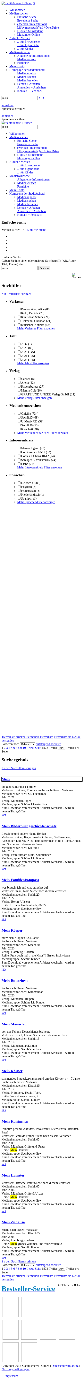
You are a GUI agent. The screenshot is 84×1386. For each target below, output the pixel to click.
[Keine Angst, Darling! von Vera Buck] (48, 1315)
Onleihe (26, 413)
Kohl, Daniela (29, 313)
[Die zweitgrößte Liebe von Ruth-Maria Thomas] (48, 1338)
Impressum (11, 1376)
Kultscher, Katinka (32, 325)
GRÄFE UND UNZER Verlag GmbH (45, 394)
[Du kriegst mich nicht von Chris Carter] (11, 1338)
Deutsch (26, 483)
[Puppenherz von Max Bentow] (29, 1338)
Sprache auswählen (13, 108)
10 (24, 747)
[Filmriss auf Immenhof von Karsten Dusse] (29, 1361)
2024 (24, 355)
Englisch (26, 486)
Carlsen (25, 378)
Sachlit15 (27, 417)
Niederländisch (30, 494)
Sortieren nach (10, 744)
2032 (24, 344)
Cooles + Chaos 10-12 (35, 456)
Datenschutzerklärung (65, 1365)
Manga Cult (28, 390)
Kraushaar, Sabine (32, 317)
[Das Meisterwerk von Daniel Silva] (67, 1315)
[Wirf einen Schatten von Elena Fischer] (11, 1361)
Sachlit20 (27, 425)
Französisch (28, 490)
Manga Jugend (30, 448)
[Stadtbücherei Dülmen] (17, 3)
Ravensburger (29, 386)
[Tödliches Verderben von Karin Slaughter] (67, 1338)
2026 (24, 348)
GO (41, 97)
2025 (24, 352)
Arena (25, 382)
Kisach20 (27, 429)
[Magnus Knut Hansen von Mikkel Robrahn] (11, 1315)
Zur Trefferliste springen (16, 293)
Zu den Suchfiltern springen (19, 768)
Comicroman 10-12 (33, 452)
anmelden (7, 105)
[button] (77, 276)
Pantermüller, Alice (33, 309)
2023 (24, 359)
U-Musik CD (29, 421)
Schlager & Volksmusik (35, 460)
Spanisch (26, 498)
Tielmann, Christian (33, 321)
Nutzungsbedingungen (15, 1369)
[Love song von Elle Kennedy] (29, 1315)
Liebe (24, 464)
